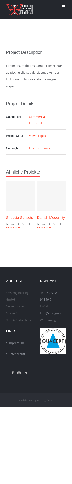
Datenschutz (16, 354)
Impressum (16, 343)
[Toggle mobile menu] (64, 7)
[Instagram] (19, 372)
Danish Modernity (51, 218)
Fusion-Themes (39, 148)
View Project (37, 136)
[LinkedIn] (25, 372)
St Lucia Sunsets (19, 218)
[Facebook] (12, 372)
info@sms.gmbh (51, 313)
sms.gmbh (55, 320)
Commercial (37, 117)
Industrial (35, 123)
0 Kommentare (19, 225)
